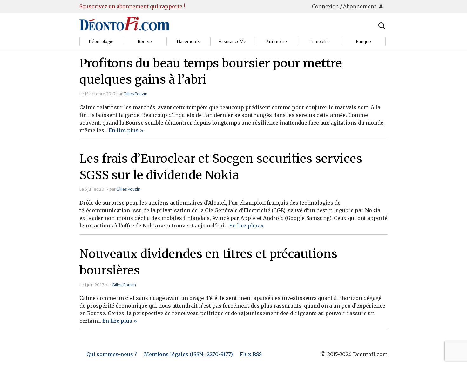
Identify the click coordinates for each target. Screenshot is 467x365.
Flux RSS (251, 354)
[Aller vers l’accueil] (124, 23)
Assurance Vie (232, 41)
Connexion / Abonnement (344, 6)
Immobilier (319, 41)
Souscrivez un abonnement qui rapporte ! (132, 6)
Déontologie (101, 41)
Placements (188, 41)
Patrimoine (276, 41)
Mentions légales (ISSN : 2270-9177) (188, 354)
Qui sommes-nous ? (111, 354)
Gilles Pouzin (135, 93)
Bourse (145, 41)
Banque (363, 41)
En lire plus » (126, 130)
